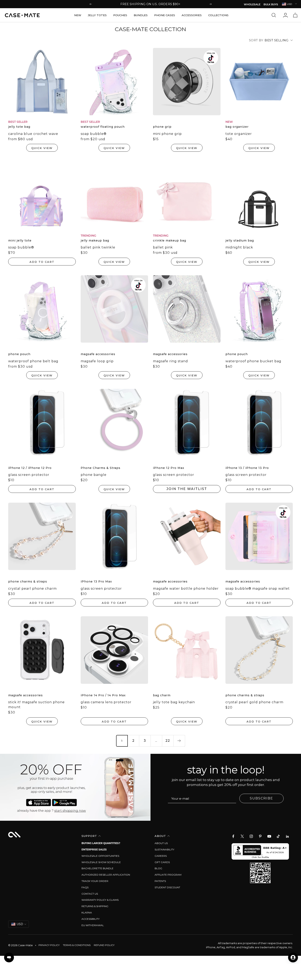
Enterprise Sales (94, 849)
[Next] (179, 740)
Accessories (192, 15)
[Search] (275, 15)
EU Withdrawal (92, 925)
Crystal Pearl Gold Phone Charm (254, 702)
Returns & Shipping (94, 906)
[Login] (285, 15)
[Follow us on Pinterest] (260, 836)
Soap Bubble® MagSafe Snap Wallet (257, 588)
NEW (77, 15)
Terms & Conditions (77, 945)
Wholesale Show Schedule (101, 862)
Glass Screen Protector (28, 475)
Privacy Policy (49, 945)
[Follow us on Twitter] (242, 836)
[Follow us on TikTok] (278, 836)
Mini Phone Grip (167, 134)
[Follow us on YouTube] (269, 836)
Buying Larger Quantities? (100, 843)
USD (289, 4)
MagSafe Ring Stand (170, 361)
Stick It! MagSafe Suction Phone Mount (36, 704)
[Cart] (295, 15)
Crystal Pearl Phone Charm (32, 588)
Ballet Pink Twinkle (98, 247)
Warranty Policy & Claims (100, 899)
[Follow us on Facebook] (233, 836)
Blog (158, 868)
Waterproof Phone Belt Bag (33, 361)
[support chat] (9, 957)
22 (167, 741)
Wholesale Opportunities (100, 855)
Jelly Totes (97, 15)
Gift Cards (162, 862)
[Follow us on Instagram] (251, 836)
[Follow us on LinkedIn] (287, 836)
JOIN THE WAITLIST (186, 489)
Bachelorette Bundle (97, 868)
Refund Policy (104, 945)
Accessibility (90, 918)
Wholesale (252, 4)
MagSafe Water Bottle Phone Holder (186, 588)
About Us (161, 843)
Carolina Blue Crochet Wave (33, 134)
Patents (160, 881)
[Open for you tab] (293, 957)
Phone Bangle (93, 475)
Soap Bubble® (93, 134)
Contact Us (89, 893)
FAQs (84, 887)
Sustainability (164, 849)
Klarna (86, 912)
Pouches (120, 15)
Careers (161, 855)
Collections (218, 15)
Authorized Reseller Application (105, 874)
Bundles (141, 15)
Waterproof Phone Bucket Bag (253, 361)
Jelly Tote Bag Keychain (174, 702)
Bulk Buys (271, 4)
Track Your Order (94, 881)
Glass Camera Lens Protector (106, 702)
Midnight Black (239, 247)
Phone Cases (164, 15)
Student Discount (167, 887)
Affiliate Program (168, 874)
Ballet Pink (163, 247)
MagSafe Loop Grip (97, 361)
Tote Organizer (238, 134)
